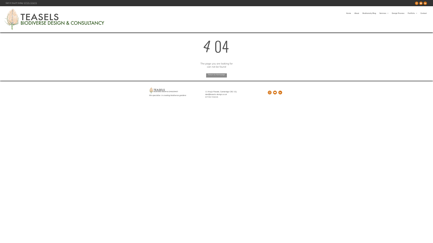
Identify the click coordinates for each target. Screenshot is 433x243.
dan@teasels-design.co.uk (216, 94)
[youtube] (421, 4)
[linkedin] (425, 4)
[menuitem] (348, 13)
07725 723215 (30, 3)
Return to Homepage (216, 74)
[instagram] (416, 4)
